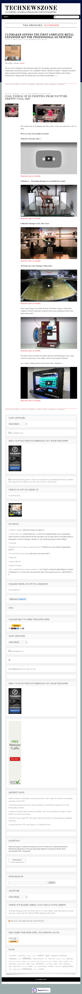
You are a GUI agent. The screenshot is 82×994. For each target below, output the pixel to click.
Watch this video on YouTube (30, 176)
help (72, 961)
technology (27, 968)
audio (19, 959)
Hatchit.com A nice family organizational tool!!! (26, 547)
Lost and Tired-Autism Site (19, 553)
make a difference (65, 964)
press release (42, 966)
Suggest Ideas (14, 561)
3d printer (12, 955)
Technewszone (31, 8)
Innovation (39, 84)
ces (46, 959)
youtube (41, 969)
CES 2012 (51, 959)
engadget (23, 961)
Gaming (55, 961)
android (40, 955)
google (60, 961)
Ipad (28, 964)
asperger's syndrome (59, 955)
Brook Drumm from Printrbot (27, 921)
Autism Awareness (38, 959)
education (69, 958)
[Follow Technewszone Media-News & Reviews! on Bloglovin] (18, 600)
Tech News (16, 84)
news (35, 966)
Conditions (58, 959)
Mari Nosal (17, 966)
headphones (66, 961)
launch (55, 964)
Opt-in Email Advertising (17, 862)
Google (12, 543)
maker (45, 409)
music (30, 966)
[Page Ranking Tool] (16, 433)
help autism (13, 964)
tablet (10, 969)
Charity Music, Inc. (16, 534)
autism (26, 958)
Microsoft (24, 966)
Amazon (34, 955)
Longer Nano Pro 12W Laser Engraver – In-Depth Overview (30, 824)
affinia (38, 409)
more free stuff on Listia (28, 669)
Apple (47, 955)
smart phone (58, 966)
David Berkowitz (14, 495)
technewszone (16, 969)
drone (63, 959)
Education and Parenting (14, 961)
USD (10, 938)
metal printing (50, 84)
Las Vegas (49, 964)
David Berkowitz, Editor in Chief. (36, 39)
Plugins (12, 557)
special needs (68, 966)
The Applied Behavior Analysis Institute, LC (25, 569)
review (50, 966)
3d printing (30, 84)
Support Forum (15, 565)
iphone (33, 964)
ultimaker (61, 84)
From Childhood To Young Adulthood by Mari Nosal (39, 961)
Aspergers (13, 958)
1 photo (21, 63)
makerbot (52, 409)
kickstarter (40, 963)
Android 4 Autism (16, 530)
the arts (35, 969)
